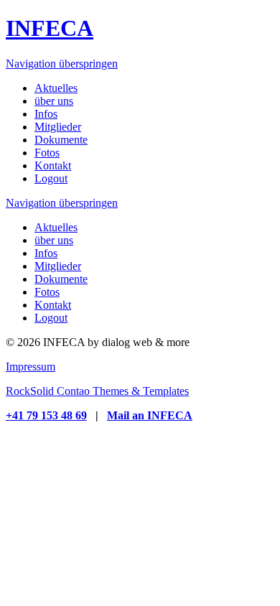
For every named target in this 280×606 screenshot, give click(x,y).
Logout (50, 318)
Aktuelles (56, 227)
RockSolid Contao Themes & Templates (97, 391)
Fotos (47, 292)
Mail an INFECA (149, 415)
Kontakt (52, 305)
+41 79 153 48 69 (46, 415)
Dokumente (61, 279)
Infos (45, 253)
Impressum (30, 366)
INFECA (49, 28)
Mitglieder (57, 266)
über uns (53, 240)
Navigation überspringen (62, 63)
